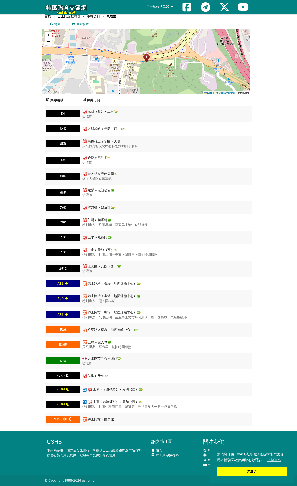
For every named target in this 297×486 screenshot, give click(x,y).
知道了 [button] (251, 471)
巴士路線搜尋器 (158, 7)
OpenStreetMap (227, 92)
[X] (224, 7)
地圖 (56, 24)
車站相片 (82, 24)
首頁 (48, 16)
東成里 (111, 16)
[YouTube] (243, 7)
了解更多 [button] (274, 460)
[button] (146, 58)
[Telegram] (205, 7)
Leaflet (210, 92)
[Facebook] (186, 7)
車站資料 (93, 16)
